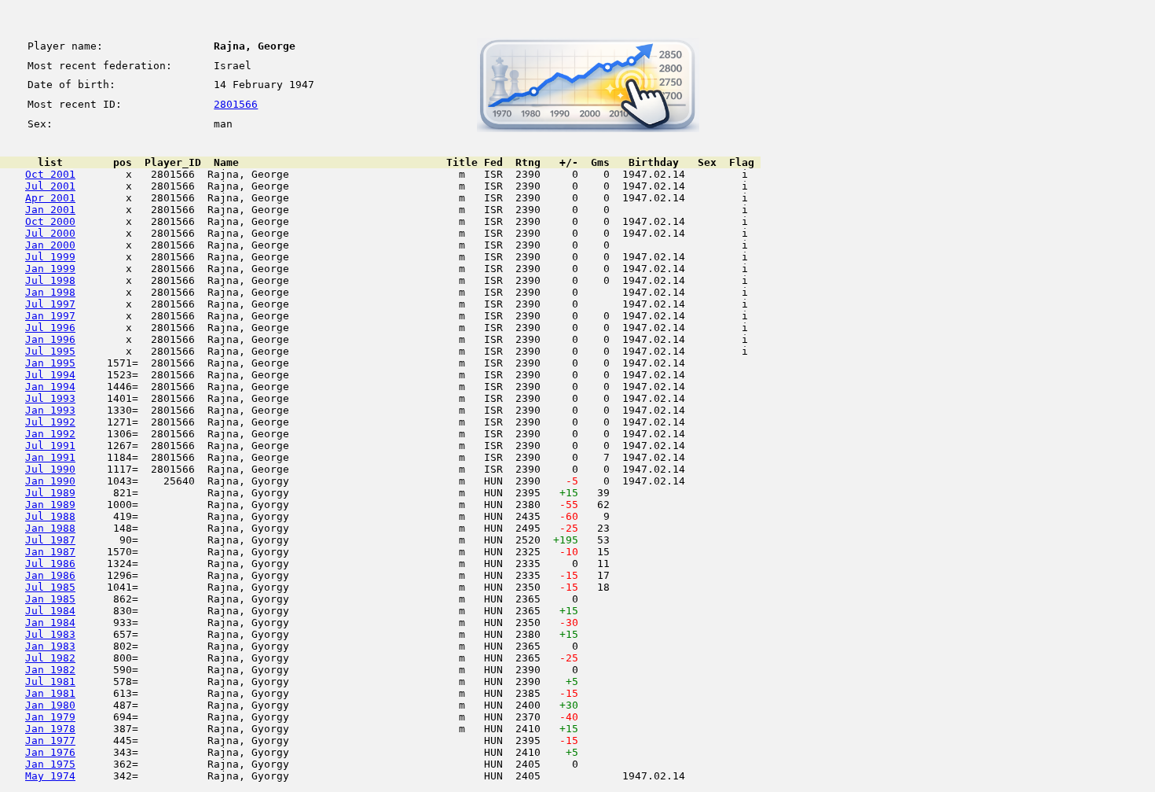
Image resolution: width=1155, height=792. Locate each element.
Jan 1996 (50, 339)
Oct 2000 (50, 221)
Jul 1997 (50, 304)
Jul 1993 (50, 398)
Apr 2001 (50, 198)
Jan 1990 (50, 481)
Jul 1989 (50, 493)
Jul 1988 (50, 516)
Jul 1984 (50, 611)
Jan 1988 (50, 528)
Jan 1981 (50, 693)
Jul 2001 (50, 186)
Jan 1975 (50, 764)
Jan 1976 (50, 752)
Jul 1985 (50, 587)
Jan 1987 (50, 552)
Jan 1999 (50, 268)
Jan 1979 (50, 717)
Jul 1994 (50, 375)
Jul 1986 (50, 563)
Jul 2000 (50, 233)
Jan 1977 (50, 740)
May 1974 (50, 776)
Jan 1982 (50, 670)
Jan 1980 (50, 705)
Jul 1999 (50, 257)
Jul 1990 (50, 469)
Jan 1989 (50, 504)
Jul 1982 (50, 658)
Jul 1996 (50, 327)
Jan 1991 (50, 457)
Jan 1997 (50, 316)
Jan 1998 (50, 292)
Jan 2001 (50, 209)
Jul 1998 (50, 280)
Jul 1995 (50, 351)
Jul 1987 (50, 540)
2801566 (236, 104)
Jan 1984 (50, 622)
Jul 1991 (50, 445)
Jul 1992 (50, 422)
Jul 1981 (50, 681)
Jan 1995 (50, 363)
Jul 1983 (50, 634)
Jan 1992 (50, 434)
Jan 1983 (50, 646)
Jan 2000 (50, 245)
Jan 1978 (50, 729)
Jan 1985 (50, 599)
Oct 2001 (50, 174)
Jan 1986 (50, 575)
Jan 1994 (50, 386)
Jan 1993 (50, 410)
